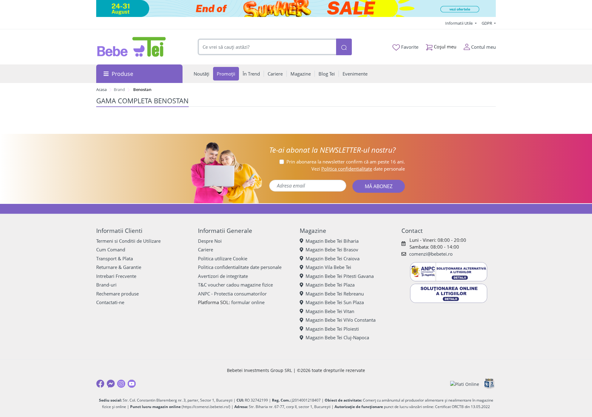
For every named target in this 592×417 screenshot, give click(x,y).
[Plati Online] (464, 383)
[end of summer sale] (296, 8)
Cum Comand (110, 249)
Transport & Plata (114, 258)
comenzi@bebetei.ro (431, 254)
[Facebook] (100, 384)
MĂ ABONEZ (379, 186)
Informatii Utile (459, 23)
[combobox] (267, 47)
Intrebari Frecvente (116, 276)
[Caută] (344, 47)
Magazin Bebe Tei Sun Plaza (335, 302)
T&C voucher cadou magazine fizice (235, 285)
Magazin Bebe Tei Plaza (330, 285)
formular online (248, 302)
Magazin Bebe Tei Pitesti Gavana (340, 276)
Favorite (409, 47)
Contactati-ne (110, 302)
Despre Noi (210, 241)
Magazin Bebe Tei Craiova (333, 258)
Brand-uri (106, 285)
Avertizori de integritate (223, 276)
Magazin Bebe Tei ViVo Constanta (341, 320)
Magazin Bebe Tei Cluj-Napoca (337, 337)
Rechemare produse (117, 294)
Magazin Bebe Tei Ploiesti (332, 329)
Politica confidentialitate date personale (240, 267)
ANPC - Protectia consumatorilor (232, 294)
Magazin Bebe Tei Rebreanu (335, 294)
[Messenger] (111, 384)
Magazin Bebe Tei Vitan (330, 311)
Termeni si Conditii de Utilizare (128, 241)
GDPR (487, 23)
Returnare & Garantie (118, 267)
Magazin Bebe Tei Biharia (332, 241)
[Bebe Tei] (131, 47)
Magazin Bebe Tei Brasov (332, 249)
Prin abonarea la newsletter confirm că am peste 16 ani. (345, 162)
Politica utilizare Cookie (222, 258)
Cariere (205, 249)
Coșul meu (444, 46)
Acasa (101, 89)
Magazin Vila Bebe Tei (328, 267)
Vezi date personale (358, 169)
